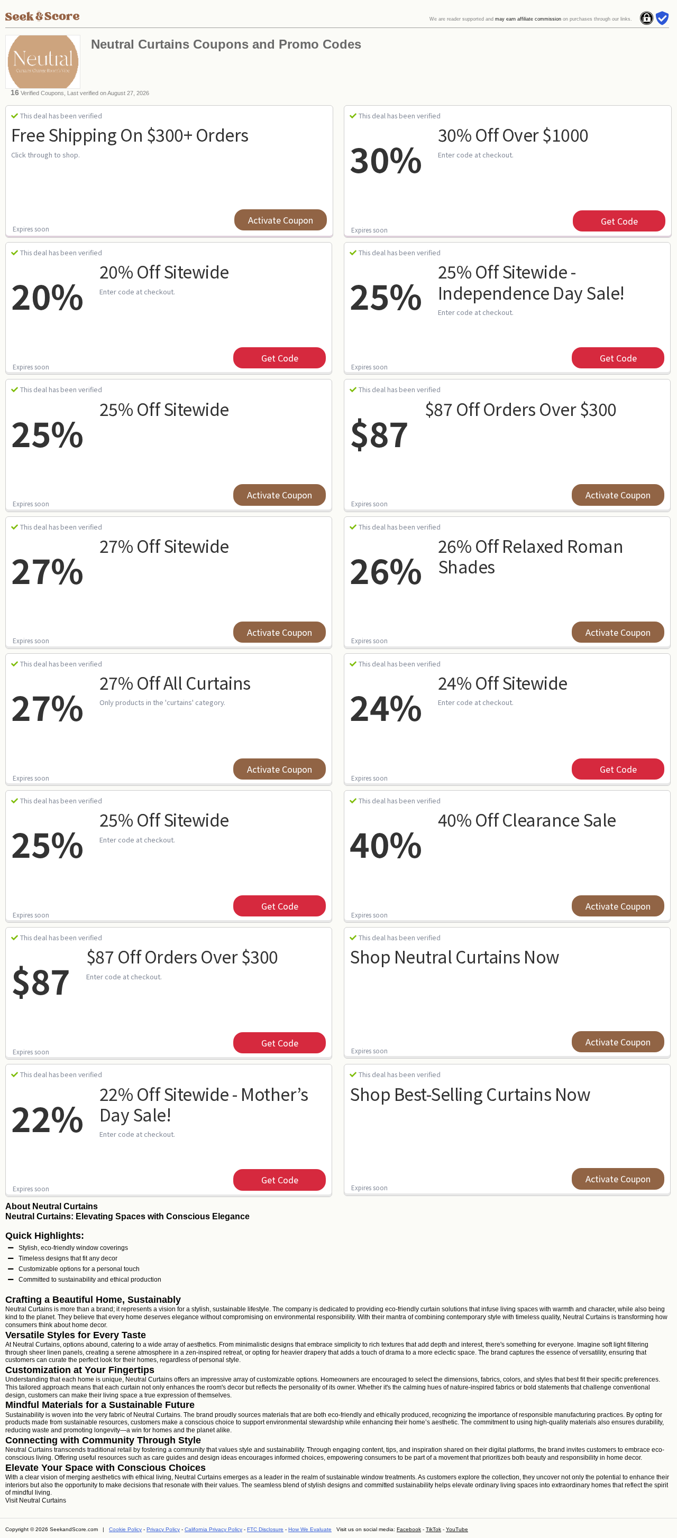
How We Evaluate (310, 1529)
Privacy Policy (163, 1529)
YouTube (457, 1529)
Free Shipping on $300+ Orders (130, 134)
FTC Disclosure (265, 1529)
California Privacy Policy (213, 1529)
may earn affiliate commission (528, 19)
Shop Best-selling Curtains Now (470, 1093)
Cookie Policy (125, 1529)
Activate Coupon (280, 220)
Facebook (409, 1529)
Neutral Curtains (42, 1500)
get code (619, 221)
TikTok (433, 1529)
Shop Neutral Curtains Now (455, 956)
